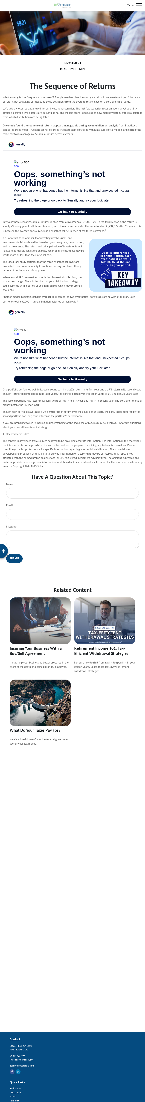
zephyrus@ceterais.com (22, 1066)
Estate (13, 1096)
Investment (15, 1092)
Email (9, 505)
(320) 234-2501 (24, 1046)
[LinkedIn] (18, 1071)
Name (9, 484)
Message (11, 526)
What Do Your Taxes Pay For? (35, 730)
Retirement (15, 1088)
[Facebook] (12, 1071)
